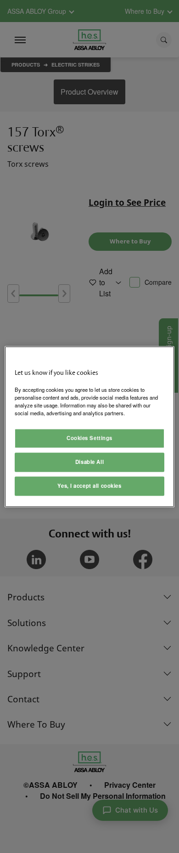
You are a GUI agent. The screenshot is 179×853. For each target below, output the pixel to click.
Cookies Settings (89, 437)
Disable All (89, 461)
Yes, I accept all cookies (89, 485)
